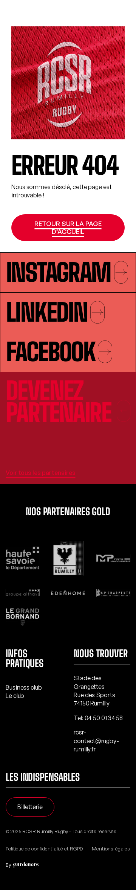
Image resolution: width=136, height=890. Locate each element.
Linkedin (46, 312)
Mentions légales (111, 849)
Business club (24, 687)
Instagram (58, 272)
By (8, 864)
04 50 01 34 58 (104, 718)
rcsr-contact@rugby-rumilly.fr (96, 740)
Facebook (50, 351)
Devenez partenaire (58, 402)
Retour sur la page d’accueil (67, 227)
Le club (15, 695)
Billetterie (30, 807)
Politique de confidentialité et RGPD (44, 849)
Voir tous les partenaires (41, 472)
